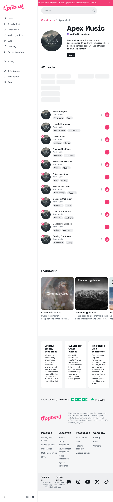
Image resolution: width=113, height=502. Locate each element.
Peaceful (58, 218)
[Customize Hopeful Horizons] (89, 127)
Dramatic (58, 205)
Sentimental (59, 193)
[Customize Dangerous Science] (89, 227)
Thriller (66, 168)
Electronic (67, 230)
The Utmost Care (61, 186)
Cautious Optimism (62, 199)
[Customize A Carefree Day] (89, 177)
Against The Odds (61, 149)
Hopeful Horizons (61, 124)
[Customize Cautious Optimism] (89, 202)
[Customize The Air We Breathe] (89, 164)
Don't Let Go (59, 136)
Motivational (59, 130)
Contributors (48, 20)
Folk (56, 180)
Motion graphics (49, 453)
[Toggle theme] (4, 497)
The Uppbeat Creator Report (75, 2)
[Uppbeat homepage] (19, 7)
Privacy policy (59, 478)
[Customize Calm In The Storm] (89, 214)
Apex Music (58, 114)
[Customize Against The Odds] (89, 152)
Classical (72, 193)
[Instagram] (78, 482)
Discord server (83, 453)
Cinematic (58, 118)
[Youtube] (87, 482)
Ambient (69, 218)
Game (69, 118)
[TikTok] (106, 482)
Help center (81, 437)
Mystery (57, 155)
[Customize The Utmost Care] (89, 189)
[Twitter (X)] (97, 482)
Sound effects (48, 444)
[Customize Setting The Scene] (89, 239)
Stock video (46, 448)
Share (71, 55)
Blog (78, 441)
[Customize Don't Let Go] (89, 139)
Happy (64, 180)
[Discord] (69, 482)
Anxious (57, 143)
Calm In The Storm (62, 211)
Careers (97, 445)
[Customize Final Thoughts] (89, 114)
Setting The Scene (62, 236)
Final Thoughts (60, 111)
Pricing (96, 437)
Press (95, 441)
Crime (56, 168)
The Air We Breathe (62, 161)
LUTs (43, 457)
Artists (62, 437)
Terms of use (45, 478)
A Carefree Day (60, 174)
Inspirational (74, 130)
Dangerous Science (62, 223)
